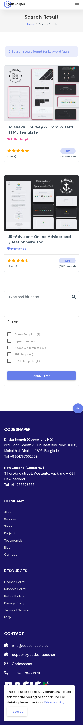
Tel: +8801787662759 (21, 456)
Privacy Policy (14, 603)
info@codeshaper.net (29, 645)
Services (10, 519)
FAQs (8, 617)
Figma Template (27, 341)
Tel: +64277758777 (19, 484)
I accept (17, 711)
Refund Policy (14, 596)
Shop (8, 526)
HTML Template (21, 139)
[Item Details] (48, 98)
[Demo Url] (35, 98)
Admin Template (27, 334)
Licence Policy (14, 582)
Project (9, 533)
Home (30, 24)
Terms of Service (16, 610)
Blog (7, 547)
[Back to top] (78, 408)
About (9, 512)
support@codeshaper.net (33, 654)
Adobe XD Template (30, 348)
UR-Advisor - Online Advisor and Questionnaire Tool (39, 239)
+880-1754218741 (26, 672)
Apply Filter (41, 376)
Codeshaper (21, 663)
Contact (10, 554)
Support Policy (15, 589)
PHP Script (18, 248)
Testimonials (13, 540)
